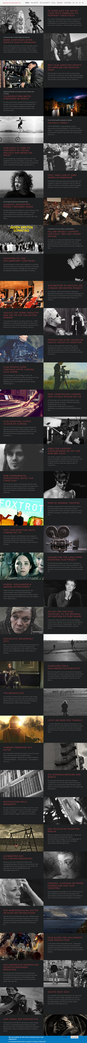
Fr (83, 3)
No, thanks (74, 1037)
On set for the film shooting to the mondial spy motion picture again (64, 614)
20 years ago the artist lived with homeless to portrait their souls (63, 13)
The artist (34, 3)
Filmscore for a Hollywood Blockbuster (64, 667)
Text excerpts (45, 3)
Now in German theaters (64, 503)
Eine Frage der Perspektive (20, 1019)
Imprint (60, 3)
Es (80, 3)
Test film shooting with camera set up (19, 531)
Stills (53, 3)
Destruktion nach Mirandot (15, 802)
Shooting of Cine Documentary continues (19, 259)
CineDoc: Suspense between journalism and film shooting (65, 885)
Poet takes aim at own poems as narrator (62, 176)
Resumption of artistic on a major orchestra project (65, 286)
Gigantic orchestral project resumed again (18, 205)
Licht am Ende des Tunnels (65, 720)
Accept (65, 1037)
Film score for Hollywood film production (65, 938)
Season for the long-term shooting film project (65, 558)
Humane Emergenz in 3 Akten (17, 748)
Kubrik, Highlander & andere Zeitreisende (17, 585)
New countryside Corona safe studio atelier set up (65, 395)
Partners (67, 3)
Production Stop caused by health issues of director (66, 341)
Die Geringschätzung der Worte (64, 775)
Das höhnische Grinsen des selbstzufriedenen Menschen (21, 967)
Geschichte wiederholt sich (18, 639)
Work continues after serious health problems (19, 41)
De (77, 3)
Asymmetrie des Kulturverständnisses (18, 857)
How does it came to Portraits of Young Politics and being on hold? (17, 151)
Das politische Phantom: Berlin (64, 830)
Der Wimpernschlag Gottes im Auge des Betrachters (21, 911)
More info (42, 1041)
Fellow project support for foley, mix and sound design (64, 234)
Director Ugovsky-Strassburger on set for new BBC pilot (64, 451)
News (27, 3)
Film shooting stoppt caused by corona (17, 422)
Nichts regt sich (58, 992)
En (73, 3)
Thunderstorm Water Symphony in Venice (17, 97)
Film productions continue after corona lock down (18, 369)
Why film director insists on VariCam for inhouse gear (65, 67)
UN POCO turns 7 (58, 122)
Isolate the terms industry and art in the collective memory (21, 315)
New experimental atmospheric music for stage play (18, 478)
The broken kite (13, 693)
